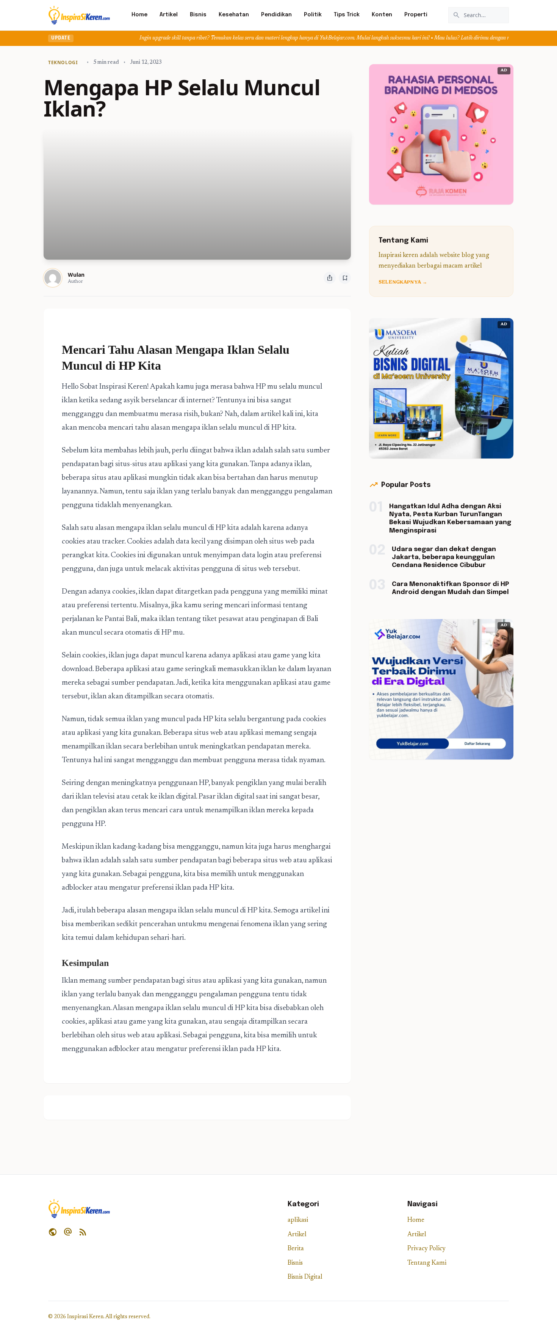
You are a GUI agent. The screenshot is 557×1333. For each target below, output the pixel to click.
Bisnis (198, 14)
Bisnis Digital (305, 1277)
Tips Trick (347, 14)
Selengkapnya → (403, 282)
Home (139, 14)
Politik (313, 14)
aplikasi (298, 1220)
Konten (382, 14)
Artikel (169, 14)
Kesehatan (234, 14)
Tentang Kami (426, 1263)
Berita (296, 1249)
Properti (415, 14)
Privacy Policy (426, 1249)
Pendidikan (276, 14)
